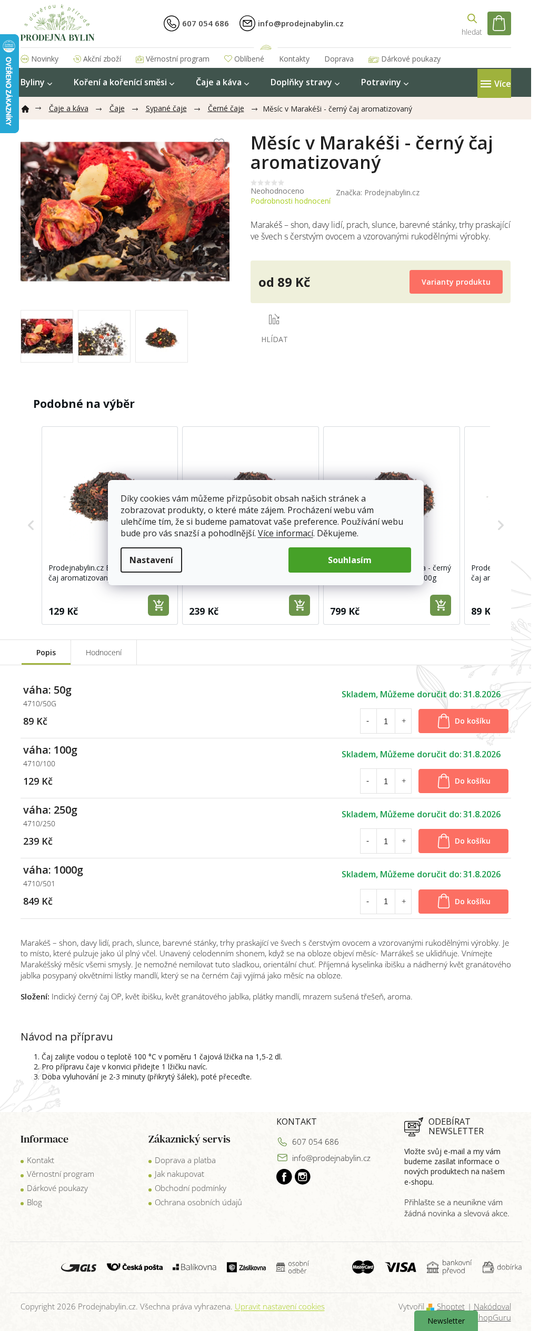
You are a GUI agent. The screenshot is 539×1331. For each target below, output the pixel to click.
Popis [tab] (46, 652)
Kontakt (40, 1160)
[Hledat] (472, 23)
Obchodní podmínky (190, 1188)
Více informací (285, 533)
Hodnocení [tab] (104, 652)
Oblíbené (249, 59)
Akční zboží (102, 59)
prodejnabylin (303, 1177)
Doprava (339, 59)
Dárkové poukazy (411, 59)
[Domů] (29, 107)
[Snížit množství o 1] (368, 721)
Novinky (44, 59)
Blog (34, 1202)
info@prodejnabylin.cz (331, 1158)
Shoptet (451, 1306)
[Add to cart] (158, 605)
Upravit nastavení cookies (280, 1306)
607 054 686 (315, 1141)
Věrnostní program (177, 59)
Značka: (378, 192)
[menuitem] (36, 82)
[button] (31, 525)
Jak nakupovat (179, 1173)
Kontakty (294, 59)
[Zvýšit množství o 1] (403, 721)
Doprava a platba (185, 1160)
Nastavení (151, 560)
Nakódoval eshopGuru (491, 1312)
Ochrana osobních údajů (198, 1202)
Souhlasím (350, 560)
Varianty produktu (456, 282)
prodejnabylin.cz (284, 1177)
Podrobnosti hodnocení (291, 201)
